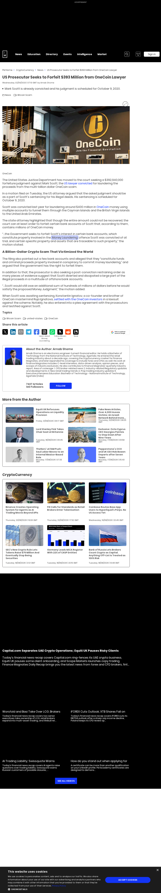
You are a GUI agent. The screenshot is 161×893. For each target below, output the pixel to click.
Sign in (152, 54)
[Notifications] (138, 54)
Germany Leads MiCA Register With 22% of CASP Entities (65, 551)
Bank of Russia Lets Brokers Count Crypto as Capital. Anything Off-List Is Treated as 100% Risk (107, 554)
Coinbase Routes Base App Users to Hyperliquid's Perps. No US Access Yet (107, 509)
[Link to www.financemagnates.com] (20, 415)
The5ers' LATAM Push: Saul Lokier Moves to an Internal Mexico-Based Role (50, 453)
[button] (54, 889)
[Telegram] (28, 332)
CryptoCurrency (25, 70)
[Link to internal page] (13, 356)
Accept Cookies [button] (127, 880)
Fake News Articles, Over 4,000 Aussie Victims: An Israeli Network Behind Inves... (112, 413)
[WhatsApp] (52, 332)
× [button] (157, 870)
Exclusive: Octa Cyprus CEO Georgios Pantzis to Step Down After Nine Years (111, 433)
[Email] (21, 332)
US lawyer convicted (78, 183)
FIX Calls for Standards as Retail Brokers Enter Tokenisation (66, 508)
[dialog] (80, 880)
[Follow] (60, 334)
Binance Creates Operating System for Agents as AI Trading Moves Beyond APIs (22, 509)
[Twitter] (5, 332)
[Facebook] (36, 332)
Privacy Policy (59, 885)
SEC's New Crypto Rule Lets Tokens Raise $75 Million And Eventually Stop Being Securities (22, 554)
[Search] (126, 54)
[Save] (76, 333)
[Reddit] (68, 332)
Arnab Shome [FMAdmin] (47, 82)
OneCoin (103, 207)
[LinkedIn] (13, 332)
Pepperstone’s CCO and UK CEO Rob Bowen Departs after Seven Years (111, 453)
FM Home (7, 70)
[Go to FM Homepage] (4, 54)
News (40, 70)
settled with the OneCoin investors (78, 299)
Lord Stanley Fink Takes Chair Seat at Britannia (50, 431)
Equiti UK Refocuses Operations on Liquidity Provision (50, 412)
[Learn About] (44, 335)
